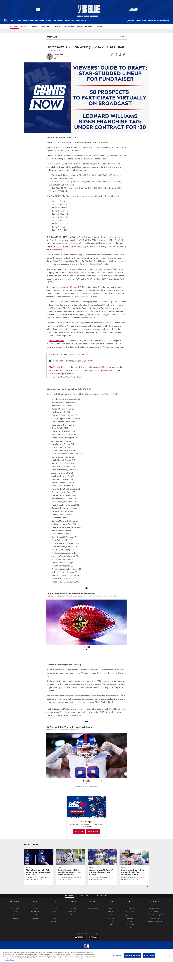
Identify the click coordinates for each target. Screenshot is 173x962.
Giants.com (68, 246)
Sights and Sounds (54, 914)
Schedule (92, 905)
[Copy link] (123, 55)
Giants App (81, 246)
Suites (130, 921)
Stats (111, 914)
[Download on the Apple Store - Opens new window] (79, 937)
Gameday (73, 908)
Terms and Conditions (15, 905)
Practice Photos (73, 911)
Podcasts (53, 921)
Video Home (54, 905)
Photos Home (73, 905)
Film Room (54, 918)
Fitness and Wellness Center (154, 921)
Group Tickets (130, 924)
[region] (86, 955)
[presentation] (148, 887)
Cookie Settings (116, 955)
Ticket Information (130, 908)
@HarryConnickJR (96, 367)
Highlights (54, 908)
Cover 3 (35, 908)
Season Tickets (130, 911)
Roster (111, 905)
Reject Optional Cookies (132, 955)
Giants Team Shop (155, 918)
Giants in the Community (154, 908)
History (73, 914)
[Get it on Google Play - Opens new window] (93, 938)
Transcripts (35, 918)
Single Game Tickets (129, 914)
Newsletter (35, 914)
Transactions (111, 921)
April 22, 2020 (74, 376)
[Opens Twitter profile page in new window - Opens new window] (55, 58)
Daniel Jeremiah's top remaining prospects (70, 593)
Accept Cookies (149, 955)
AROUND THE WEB (155, 901)
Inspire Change (155, 911)
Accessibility (15, 911)
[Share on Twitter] (115, 56)
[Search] (127, 20)
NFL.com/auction (56, 340)
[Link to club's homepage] (5, 20)
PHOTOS (73, 901)
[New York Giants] (86, 946)
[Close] (170, 955)
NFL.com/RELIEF (76, 287)
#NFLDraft (115, 370)
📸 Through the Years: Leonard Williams (69, 727)
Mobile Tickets (130, 928)
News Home (35, 905)
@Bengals (55, 367)
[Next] (101, 646)
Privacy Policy (15, 908)
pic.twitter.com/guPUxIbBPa (60, 373)
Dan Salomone (58, 54)
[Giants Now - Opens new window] (51, 37)
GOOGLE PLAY (93, 831)
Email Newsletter (15, 914)
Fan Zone (15, 918)
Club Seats (130, 918)
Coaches (111, 908)
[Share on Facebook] (111, 56)
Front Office (111, 911)
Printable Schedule (93, 908)
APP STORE (79, 831)
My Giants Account (130, 905)
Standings (111, 918)
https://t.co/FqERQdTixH (100, 370)
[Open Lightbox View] (86, 626)
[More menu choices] (88, 21)
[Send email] (119, 56)
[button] (83, 887)
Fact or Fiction (35, 911)
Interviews (54, 911)
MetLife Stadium (154, 905)
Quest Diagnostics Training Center (154, 914)
